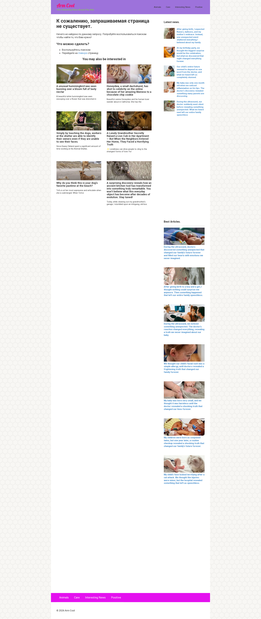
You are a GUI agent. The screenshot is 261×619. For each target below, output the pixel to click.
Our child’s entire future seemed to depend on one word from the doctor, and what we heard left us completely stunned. (189, 72)
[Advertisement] (184, 169)
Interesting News (182, 7)
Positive (198, 7)
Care (168, 7)
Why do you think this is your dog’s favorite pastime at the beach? (77, 184)
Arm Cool (65, 5)
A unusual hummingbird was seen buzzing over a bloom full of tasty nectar (76, 89)
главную (82, 53)
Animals (157, 7)
